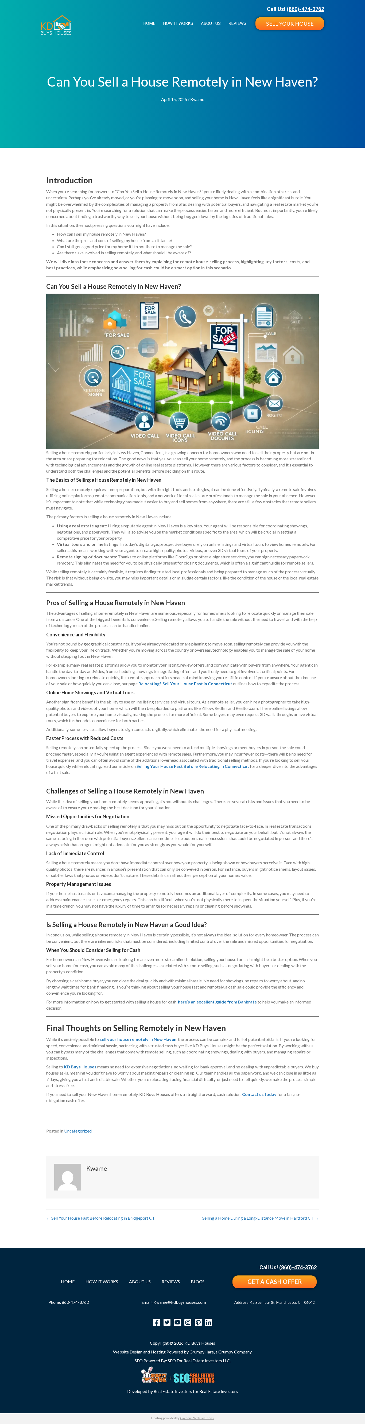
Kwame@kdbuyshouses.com (179, 1302)
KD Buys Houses (80, 1066)
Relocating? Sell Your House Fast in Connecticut (185, 683)
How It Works (178, 23)
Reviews (237, 23)
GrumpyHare (201, 1351)
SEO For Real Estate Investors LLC (199, 1360)
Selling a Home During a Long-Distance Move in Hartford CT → (260, 1217)
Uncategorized (78, 1130)
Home (149, 23)
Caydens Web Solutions (197, 1418)
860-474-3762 (75, 1302)
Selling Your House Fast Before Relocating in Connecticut (193, 766)
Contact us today (259, 1094)
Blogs (197, 1281)
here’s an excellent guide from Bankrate (217, 1001)
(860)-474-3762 (305, 9)
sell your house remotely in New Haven (138, 1039)
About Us (211, 23)
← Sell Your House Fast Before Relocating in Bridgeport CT (100, 1217)
